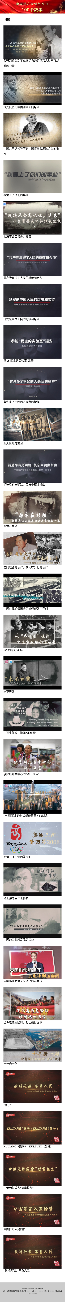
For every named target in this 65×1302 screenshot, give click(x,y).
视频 (7, 19)
